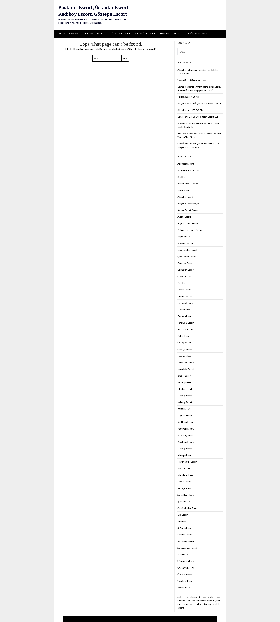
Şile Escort (182, 514)
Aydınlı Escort (184, 216)
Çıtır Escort (183, 283)
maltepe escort (184, 597)
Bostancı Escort (94, 33)
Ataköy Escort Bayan (187, 183)
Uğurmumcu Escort (186, 561)
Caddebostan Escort (187, 250)
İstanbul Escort (184, 389)
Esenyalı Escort (184, 316)
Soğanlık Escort (184, 528)
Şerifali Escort (184, 501)
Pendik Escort (184, 481)
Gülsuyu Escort (184, 349)
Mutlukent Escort (185, 475)
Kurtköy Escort (184, 448)
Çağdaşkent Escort (186, 256)
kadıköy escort (199, 600)
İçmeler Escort (184, 375)
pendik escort (206, 604)
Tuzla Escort (183, 554)
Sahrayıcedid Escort (187, 488)
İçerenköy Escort (185, 369)
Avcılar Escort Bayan (187, 210)
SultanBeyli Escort (186, 541)
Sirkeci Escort (184, 521)
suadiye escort (184, 600)
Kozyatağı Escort (185, 435)
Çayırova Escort (185, 263)
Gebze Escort (183, 336)
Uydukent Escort (185, 581)
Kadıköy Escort (145, 33)
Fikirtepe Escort (185, 329)
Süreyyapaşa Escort (187, 548)
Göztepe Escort (120, 33)
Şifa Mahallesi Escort (187, 508)
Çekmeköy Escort (185, 269)
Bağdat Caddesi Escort (188, 223)
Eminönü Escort (185, 303)
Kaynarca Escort (185, 415)
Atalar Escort (183, 190)
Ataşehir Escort (185, 197)
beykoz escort (214, 597)
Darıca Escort (184, 289)
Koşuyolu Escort (185, 428)
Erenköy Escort (184, 309)
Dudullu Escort (184, 296)
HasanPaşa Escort (186, 362)
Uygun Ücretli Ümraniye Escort (192, 80)
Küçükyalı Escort (185, 442)
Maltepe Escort (184, 455)
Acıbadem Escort (185, 163)
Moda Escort (183, 468)
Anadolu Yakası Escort (188, 170)
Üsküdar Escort (197, 33)
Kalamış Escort (184, 402)
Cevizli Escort (184, 276)
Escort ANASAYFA (68, 33)
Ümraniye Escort (171, 33)
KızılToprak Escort (186, 422)
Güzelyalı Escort (185, 355)
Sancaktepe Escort (186, 495)
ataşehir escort (199, 597)
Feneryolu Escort (185, 322)
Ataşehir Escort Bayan (188, 203)
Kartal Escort (183, 408)
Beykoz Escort (184, 236)
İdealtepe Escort (185, 382)
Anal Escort (183, 177)
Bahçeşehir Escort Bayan (189, 230)
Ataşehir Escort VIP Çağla (190, 110)
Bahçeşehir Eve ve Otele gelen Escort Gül (197, 116)
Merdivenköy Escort (187, 461)
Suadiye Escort (184, 534)
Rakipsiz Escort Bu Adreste (190, 96)
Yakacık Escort (184, 587)
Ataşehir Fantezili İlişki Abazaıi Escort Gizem (199, 103)
